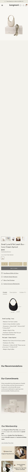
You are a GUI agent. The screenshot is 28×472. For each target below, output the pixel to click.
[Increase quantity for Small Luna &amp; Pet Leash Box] (7, 264)
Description (13, 292)
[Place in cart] (15, 264)
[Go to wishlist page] (20, 5)
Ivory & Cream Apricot (2, 257)
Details (5, 292)
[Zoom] (14, 21)
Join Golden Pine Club (7, 443)
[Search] (23, 5)
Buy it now (14, 268)
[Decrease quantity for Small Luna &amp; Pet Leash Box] (2, 264)
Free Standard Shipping (6, 251)
